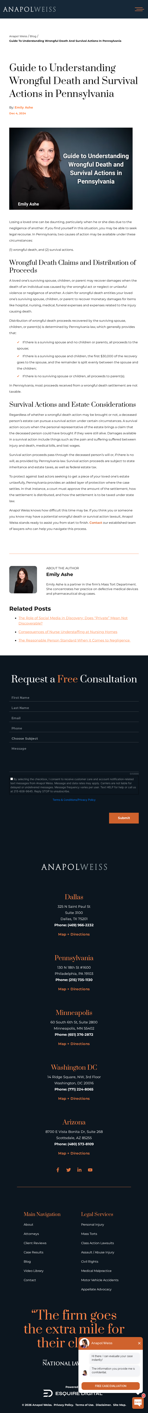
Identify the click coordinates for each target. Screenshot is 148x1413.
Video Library (34, 1271)
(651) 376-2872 (80, 1034)
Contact (95, 523)
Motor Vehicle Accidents (100, 1280)
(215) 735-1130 (80, 980)
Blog (33, 36)
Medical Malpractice (96, 1271)
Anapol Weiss (18, 36)
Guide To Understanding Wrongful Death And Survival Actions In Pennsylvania (65, 41)
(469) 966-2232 (81, 925)
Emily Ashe (24, 107)
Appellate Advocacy (96, 1289)
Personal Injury (92, 1224)
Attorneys (31, 1234)
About (28, 1224)
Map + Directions (74, 934)
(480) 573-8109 (81, 1144)
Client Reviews (35, 1243)
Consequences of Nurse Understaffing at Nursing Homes (67, 632)
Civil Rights (89, 1261)
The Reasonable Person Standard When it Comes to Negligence (74, 640)
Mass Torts (89, 1234)
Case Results (33, 1252)
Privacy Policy (63, 1405)
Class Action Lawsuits (97, 1243)
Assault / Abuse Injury (97, 1252)
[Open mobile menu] (139, 9)
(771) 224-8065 (80, 1089)
